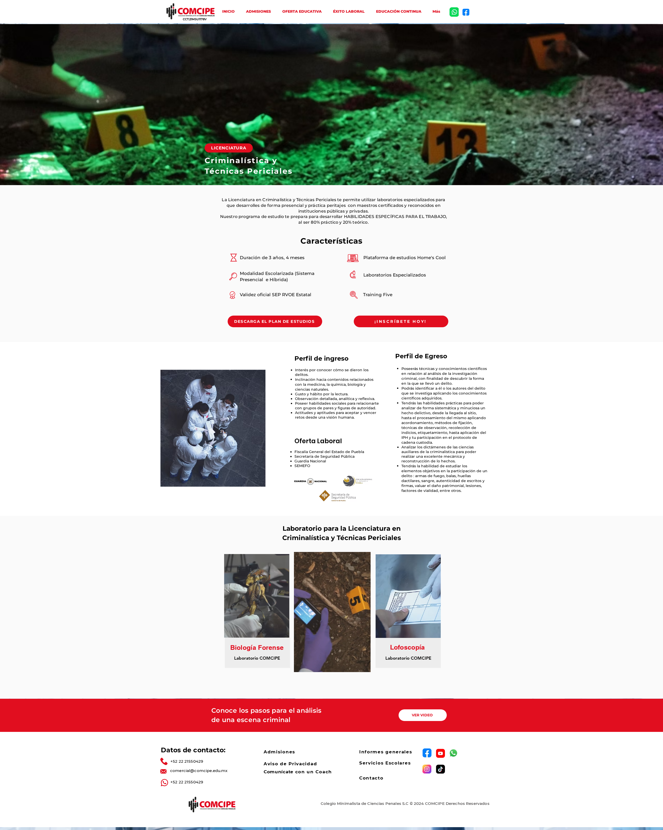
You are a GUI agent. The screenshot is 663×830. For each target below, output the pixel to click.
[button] (364, 666)
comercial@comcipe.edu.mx (199, 770)
